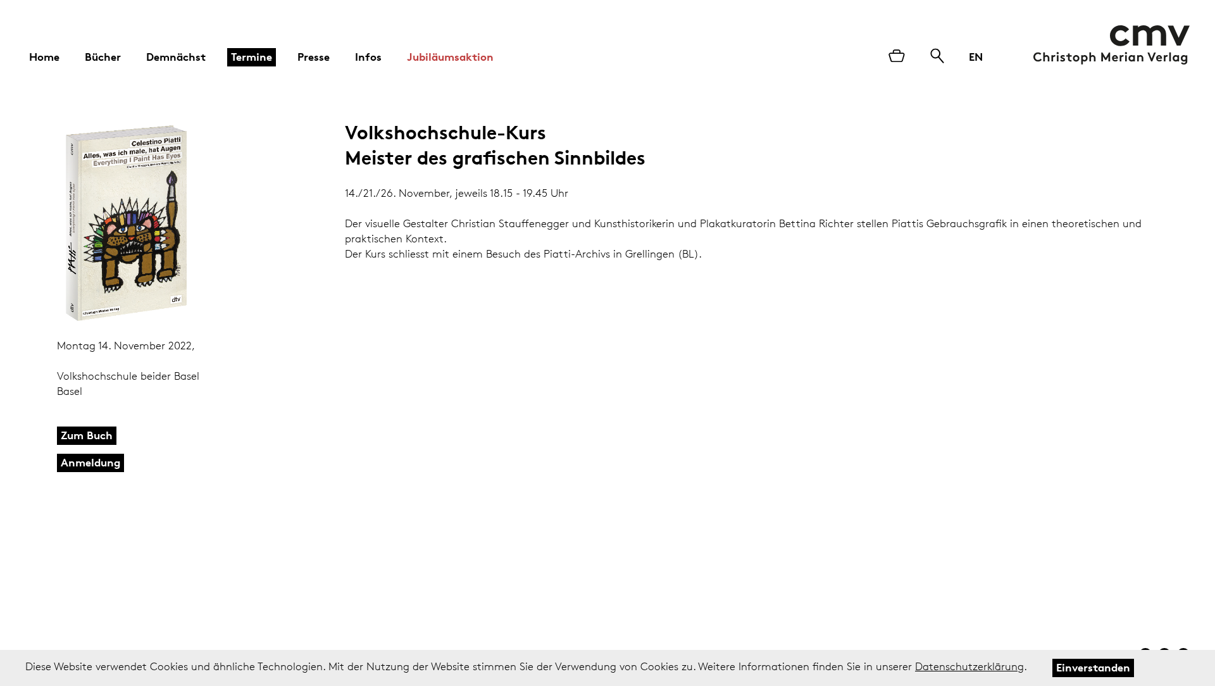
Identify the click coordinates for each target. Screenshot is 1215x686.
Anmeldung (90, 462)
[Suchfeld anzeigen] (937, 57)
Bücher (103, 56)
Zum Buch (87, 435)
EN (976, 56)
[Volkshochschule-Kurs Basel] (150, 223)
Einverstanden (1093, 667)
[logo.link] (1111, 45)
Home (44, 56)
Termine (251, 56)
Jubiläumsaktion (450, 56)
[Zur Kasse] (896, 57)
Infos (368, 56)
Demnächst (176, 56)
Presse (313, 56)
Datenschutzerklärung (969, 666)
